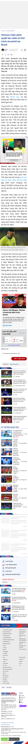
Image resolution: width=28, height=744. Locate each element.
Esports (21, 661)
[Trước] (3, 340)
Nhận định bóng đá (7, 633)
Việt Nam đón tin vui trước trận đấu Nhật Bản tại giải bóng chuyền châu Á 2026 (16, 452)
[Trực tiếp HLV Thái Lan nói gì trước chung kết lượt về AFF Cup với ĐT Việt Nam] (6, 433)
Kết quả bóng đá (6, 631)
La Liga (4, 647)
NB (26, 434)
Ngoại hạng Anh (6, 643)
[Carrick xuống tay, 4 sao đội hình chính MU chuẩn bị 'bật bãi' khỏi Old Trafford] (6, 383)
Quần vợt (21, 659)
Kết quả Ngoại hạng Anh (22, 632)
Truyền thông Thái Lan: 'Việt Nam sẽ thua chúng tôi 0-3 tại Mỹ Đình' (16, 479)
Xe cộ (20, 663)
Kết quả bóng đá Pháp (22, 646)
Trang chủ (3, 30)
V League (5, 653)
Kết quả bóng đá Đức (22, 643)
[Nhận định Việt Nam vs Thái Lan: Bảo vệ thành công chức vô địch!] (6, 488)
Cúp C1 (4, 645)
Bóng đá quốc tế (10, 30)
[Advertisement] (14, 15)
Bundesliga (5, 651)
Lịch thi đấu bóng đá (7, 629)
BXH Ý (4, 673)
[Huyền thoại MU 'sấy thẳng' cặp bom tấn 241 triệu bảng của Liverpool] (6, 419)
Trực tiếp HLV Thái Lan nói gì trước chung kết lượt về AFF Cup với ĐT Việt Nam (18, 433)
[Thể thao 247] (5, 625)
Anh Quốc (24, 452)
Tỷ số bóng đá (6, 635)
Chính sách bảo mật (5, 724)
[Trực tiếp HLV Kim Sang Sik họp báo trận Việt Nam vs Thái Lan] (6, 442)
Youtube (22, 695)
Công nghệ (9, 687)
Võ (20, 665)
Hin (16, 394)
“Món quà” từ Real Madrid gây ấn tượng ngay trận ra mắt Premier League (19, 372)
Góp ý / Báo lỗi (19, 358)
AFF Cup (5, 665)
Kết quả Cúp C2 (22, 649)
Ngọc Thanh (24, 488)
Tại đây (12, 726)
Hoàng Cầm (18, 413)
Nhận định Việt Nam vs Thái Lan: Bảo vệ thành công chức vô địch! (15, 488)
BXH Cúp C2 (5, 677)
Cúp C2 (4, 661)
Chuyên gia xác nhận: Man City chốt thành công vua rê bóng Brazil (16, 461)
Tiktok (21, 702)
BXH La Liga (5, 671)
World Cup (5, 655)
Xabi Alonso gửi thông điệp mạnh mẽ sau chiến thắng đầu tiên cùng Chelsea (19, 400)
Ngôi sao (5, 582)
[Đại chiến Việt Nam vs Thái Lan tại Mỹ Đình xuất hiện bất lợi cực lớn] (6, 497)
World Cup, (15, 97)
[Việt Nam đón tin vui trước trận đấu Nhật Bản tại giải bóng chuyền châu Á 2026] (6, 451)
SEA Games (5, 663)
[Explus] (14, 351)
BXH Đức (5, 679)
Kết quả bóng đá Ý (22, 636)
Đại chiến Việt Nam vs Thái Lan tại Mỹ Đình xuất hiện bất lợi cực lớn (15, 498)
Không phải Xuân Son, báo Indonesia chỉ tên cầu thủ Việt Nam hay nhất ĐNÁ (15, 470)
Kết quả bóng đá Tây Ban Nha (22, 639)
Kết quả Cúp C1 (22, 629)
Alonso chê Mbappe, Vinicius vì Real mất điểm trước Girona (14, 317)
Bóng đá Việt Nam (7, 667)
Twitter (21, 699)
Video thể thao (6, 641)
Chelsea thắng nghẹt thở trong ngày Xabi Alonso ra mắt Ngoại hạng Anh (19, 409)
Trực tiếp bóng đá (7, 637)
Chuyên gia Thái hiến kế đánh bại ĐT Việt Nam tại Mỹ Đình (18, 506)
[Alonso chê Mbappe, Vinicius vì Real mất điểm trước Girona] (14, 301)
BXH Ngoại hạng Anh (7, 669)
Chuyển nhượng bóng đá (8, 639)
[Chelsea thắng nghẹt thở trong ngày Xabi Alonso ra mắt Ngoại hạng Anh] (6, 410)
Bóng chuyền (22, 657)
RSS (21, 700)
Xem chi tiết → (22, 333)
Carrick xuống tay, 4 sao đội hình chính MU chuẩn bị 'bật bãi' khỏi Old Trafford (20, 381)
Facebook (22, 697)
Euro (4, 657)
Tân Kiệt (17, 376)
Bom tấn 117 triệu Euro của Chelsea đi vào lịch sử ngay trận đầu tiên (20, 391)
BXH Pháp (5, 681)
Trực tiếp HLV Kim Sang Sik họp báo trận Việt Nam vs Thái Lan (15, 443)
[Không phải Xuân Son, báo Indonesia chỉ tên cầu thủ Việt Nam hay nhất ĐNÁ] (6, 470)
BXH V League (6, 683)
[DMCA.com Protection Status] (10, 739)
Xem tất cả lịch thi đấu (14, 345)
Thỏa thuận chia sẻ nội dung (7, 722)
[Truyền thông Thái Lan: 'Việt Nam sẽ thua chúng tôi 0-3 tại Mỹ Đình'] (6, 479)
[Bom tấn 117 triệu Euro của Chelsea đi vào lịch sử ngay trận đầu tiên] (6, 392)
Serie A (4, 649)
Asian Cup (5, 659)
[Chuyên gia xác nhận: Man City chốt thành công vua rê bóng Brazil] (6, 460)
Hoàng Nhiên (23, 443)
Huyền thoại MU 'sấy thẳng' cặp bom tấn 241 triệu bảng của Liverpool (20, 418)
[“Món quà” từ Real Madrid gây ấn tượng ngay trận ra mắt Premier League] (6, 374)
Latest (3, 687)
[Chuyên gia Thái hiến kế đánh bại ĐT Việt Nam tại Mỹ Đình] (6, 506)
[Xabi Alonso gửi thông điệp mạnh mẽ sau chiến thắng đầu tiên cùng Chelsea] (6, 401)
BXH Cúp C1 (5, 675)
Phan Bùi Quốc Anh (20, 385)
